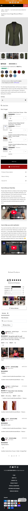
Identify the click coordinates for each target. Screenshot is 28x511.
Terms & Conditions (14, 485)
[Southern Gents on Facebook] (10, 467)
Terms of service (14, 491)
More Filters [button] (7, 325)
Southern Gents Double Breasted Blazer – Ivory (12, 379)
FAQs (14, 475)
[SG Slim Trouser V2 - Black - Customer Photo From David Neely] (5, 298)
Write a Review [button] (14, 308)
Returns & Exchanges (14, 488)
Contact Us (14, 480)
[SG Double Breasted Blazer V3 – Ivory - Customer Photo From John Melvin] (11, 298)
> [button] (19, 456)
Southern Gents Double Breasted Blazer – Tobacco (13, 412)
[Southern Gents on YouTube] (13, 467)
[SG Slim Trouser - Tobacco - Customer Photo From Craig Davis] (17, 298)
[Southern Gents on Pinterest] (15, 467)
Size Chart (5, 105)
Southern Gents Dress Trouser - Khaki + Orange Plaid (13, 451)
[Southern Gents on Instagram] (17, 467)
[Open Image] (14, 34)
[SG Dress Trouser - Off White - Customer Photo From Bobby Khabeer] (17, 303)
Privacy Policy (14, 483)
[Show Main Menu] (1, 5)
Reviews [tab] (4, 313)
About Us (14, 477)
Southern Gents (11, 470)
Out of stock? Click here (15, 166)
